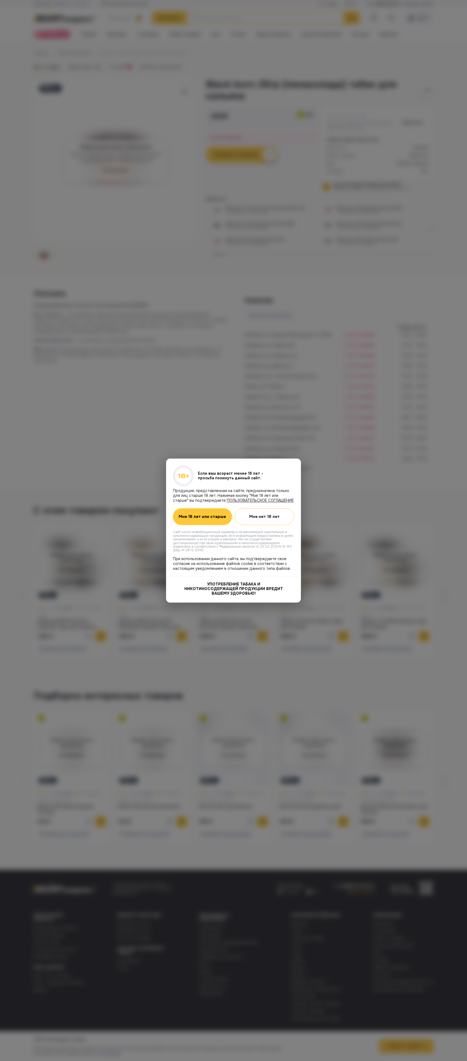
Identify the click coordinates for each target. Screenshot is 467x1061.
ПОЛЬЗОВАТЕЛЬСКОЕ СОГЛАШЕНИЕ (260, 500)
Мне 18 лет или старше (202, 516)
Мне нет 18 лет (264, 516)
